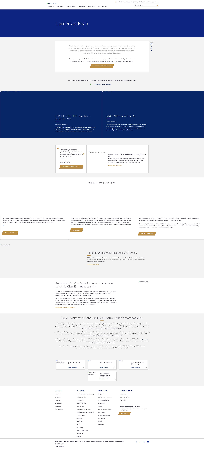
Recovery (57, 394)
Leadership (101, 403)
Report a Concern (119, 441)
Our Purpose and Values (104, 409)
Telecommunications (82, 430)
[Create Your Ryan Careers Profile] (102, 85)
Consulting (58, 397)
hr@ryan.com (144, 339)
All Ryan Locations (93, 264)
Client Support (102, 6)
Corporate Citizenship (104, 415)
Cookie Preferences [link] (59, 446)
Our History (101, 418)
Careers (128, 2)
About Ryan (91, 6)
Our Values (75, 230)
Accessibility (87, 441)
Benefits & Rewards (146, 233)
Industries (60, 6)
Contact (134, 2)
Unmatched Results (103, 400)
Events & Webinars (125, 397)
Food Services (80, 406)
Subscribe (124, 413)
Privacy (81, 441)
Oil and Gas (80, 418)
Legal (76, 441)
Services (51, 6)
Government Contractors (83, 409)
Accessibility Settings (96, 441)
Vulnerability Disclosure (108, 441)
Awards (100, 406)
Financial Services (81, 403)
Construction (80, 400)
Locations (101, 424)
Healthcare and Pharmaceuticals (85, 412)
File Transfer (142, 2)
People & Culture (9, 233)
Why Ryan (101, 394)
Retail (78, 424)
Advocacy (57, 400)
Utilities (79, 436)
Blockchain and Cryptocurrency (85, 394)
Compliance (58, 403)
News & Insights (71, 6)
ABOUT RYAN (102, 391)
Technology (58, 406)
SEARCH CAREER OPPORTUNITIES (101, 66)
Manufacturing (81, 415)
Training (82, 6)
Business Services (81, 397)
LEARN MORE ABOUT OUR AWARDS (65, 307)
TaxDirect (121, 2)
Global (100, 421)
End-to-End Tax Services (105, 397)
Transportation (81, 433)
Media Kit (122, 400)
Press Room (123, 394)
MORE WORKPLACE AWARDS (115, 165)
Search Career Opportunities (70, 166)
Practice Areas (59, 409)
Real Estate (80, 421)
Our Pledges (101, 412)
